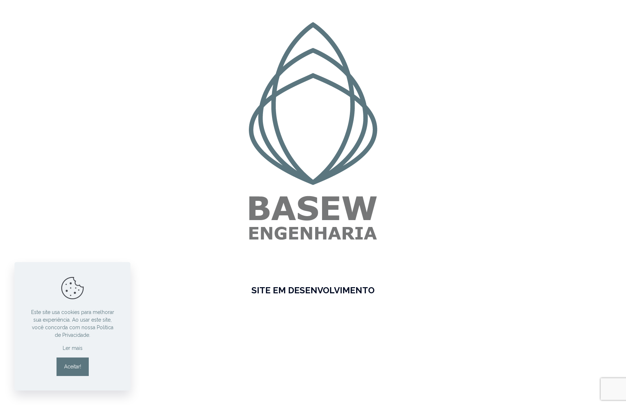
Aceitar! (72, 366)
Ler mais (73, 348)
